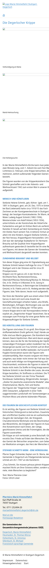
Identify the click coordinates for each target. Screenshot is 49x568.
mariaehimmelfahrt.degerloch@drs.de (20, 510)
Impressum (8, 560)
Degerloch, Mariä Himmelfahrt (17, 532)
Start (26, 563)
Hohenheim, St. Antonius (14, 538)
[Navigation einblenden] (4, 15)
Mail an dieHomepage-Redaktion (13, 516)
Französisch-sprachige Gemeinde (18, 543)
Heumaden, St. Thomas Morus (17, 534)
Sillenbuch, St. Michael (13, 540)
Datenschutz (21, 560)
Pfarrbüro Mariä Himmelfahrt (17, 496)
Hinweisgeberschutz (12, 563)
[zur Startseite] (24, 6)
